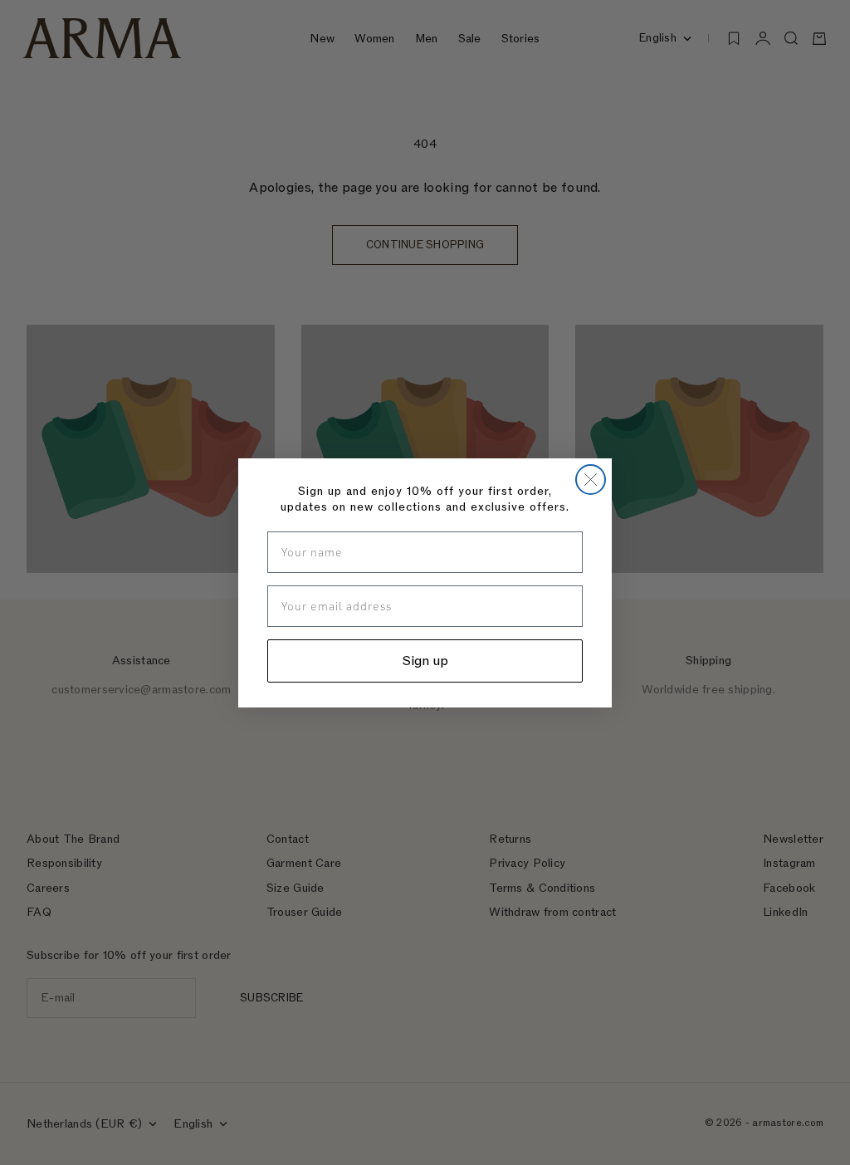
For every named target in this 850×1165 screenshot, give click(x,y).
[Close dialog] (590, 479)
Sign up (425, 661)
